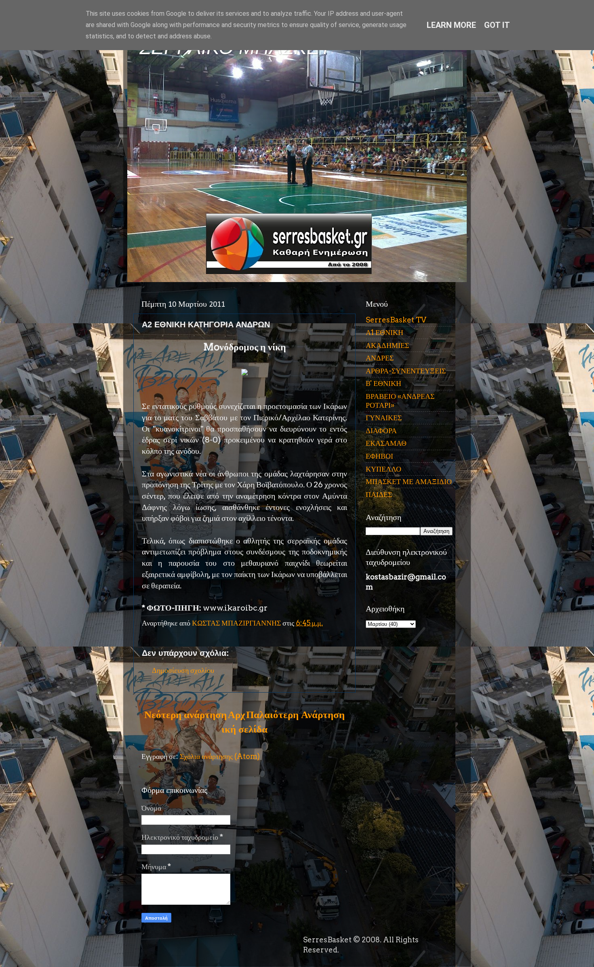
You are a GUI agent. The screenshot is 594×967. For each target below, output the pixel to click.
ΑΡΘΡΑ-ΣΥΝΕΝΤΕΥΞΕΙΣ (406, 371)
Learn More (451, 25)
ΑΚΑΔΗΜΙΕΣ (387, 345)
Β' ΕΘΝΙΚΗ (383, 383)
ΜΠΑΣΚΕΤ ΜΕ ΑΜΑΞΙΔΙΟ (409, 481)
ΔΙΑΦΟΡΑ (381, 430)
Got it (497, 25)
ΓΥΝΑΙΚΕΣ (384, 417)
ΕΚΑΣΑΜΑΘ (386, 443)
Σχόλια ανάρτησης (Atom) (220, 756)
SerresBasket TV (396, 320)
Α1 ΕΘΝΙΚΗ (384, 332)
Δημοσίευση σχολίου (183, 670)
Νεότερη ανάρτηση (185, 714)
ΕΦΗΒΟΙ (379, 456)
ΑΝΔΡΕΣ (380, 358)
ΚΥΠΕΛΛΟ (383, 469)
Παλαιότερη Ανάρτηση (295, 714)
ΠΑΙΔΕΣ (379, 494)
